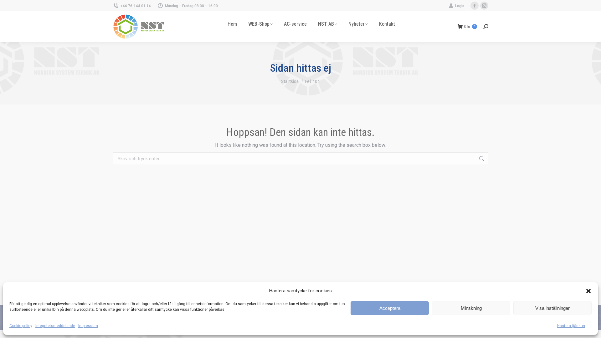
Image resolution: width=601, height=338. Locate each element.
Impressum (88, 326)
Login (459, 5)
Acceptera (389, 308)
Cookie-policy (20, 326)
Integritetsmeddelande (55, 326)
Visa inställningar (552, 308)
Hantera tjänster (571, 326)
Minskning (471, 308)
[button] (588, 291)
